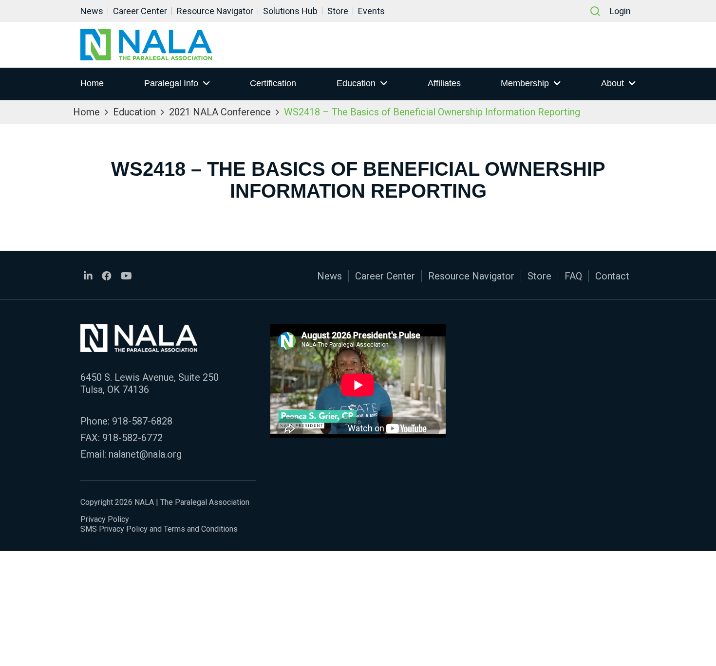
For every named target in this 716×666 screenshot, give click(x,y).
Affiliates (444, 83)
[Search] (595, 11)
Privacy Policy (104, 519)
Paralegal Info (171, 83)
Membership (525, 83)
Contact (612, 276)
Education (356, 83)
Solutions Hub (290, 11)
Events (371, 11)
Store (337, 11)
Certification (273, 83)
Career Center (140, 11)
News (91, 11)
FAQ (573, 276)
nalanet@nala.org (145, 454)
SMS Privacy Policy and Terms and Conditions (159, 529)
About (612, 83)
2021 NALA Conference (220, 112)
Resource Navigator (215, 11)
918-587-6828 (142, 421)
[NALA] (146, 44)
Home (92, 83)
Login (620, 11)
